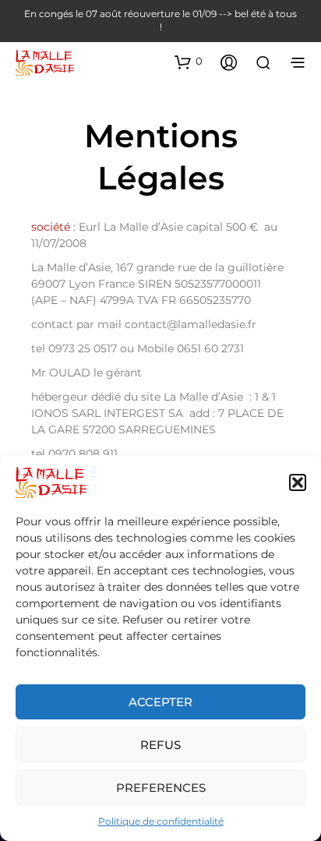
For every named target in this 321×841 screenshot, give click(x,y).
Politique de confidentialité (161, 821)
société (50, 227)
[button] (297, 482)
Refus (160, 744)
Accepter (160, 701)
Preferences (161, 787)
